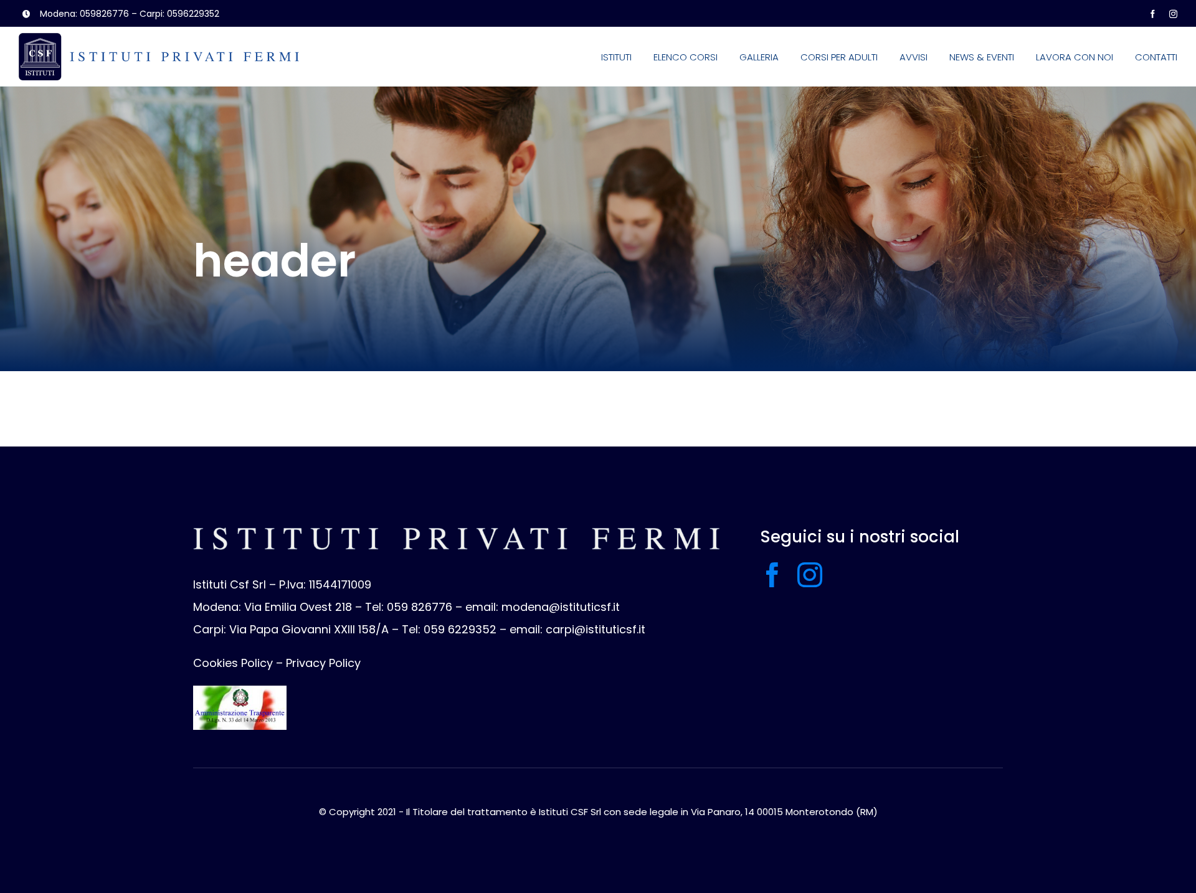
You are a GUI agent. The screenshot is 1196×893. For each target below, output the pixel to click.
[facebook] (1153, 14)
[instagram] (1173, 14)
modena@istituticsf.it (560, 607)
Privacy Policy (323, 663)
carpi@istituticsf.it (595, 629)
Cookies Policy (233, 663)
